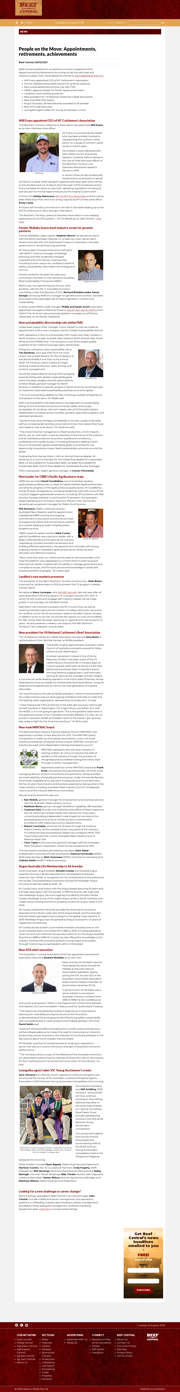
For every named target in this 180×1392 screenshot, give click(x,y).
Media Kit (72, 1342)
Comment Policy (126, 1346)
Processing (48, 1369)
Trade (45, 1372)
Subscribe (143, 1290)
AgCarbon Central (27, 1346)
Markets (46, 1349)
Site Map (122, 1349)
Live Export (48, 1365)
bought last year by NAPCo (82, 310)
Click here (45, 1209)
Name (143, 1264)
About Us (22, 1362)
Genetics (47, 1379)
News (45, 1339)
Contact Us (123, 1342)
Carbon (46, 1346)
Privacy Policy (124, 1352)
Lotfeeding (48, 1362)
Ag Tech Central (26, 1359)
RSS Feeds (98, 1349)
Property (47, 1375)
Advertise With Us (77, 1339)
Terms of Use (124, 1356)
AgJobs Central (25, 1356)
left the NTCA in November (70, 196)
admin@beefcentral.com (89, 75)
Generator (159, 1389)
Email (143, 1275)
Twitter (96, 1346)
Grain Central (24, 1339)
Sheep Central (25, 1342)
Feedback (97, 1352)
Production (48, 1359)
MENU (28, 22)
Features (47, 1342)
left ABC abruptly (67, 592)
